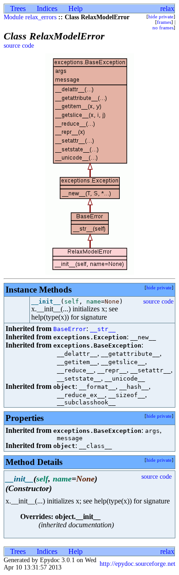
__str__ (103, 329)
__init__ (46, 301)
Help (75, 8)
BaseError (69, 329)
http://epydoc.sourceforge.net (137, 563)
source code (19, 45)
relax (167, 8)
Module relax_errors (30, 17)
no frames (162, 27)
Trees (18, 8)
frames (164, 22)
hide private (160, 16)
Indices (47, 8)
